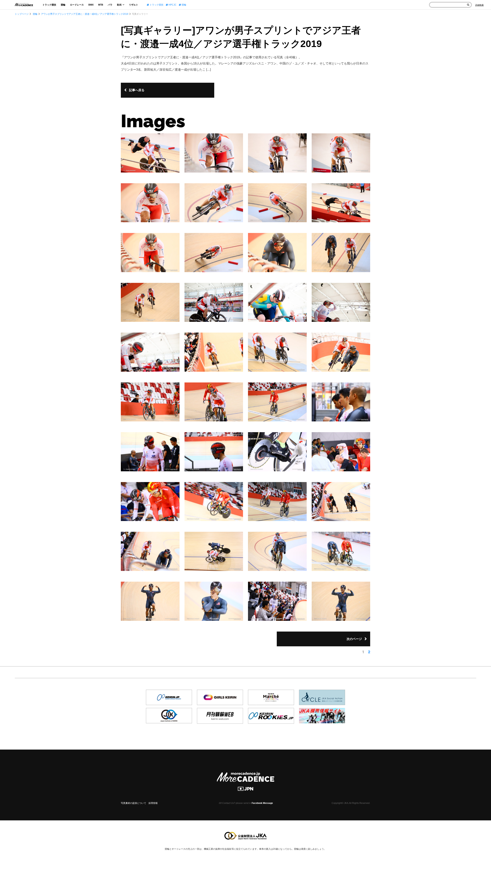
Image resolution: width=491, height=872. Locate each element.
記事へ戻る (136, 90)
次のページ (354, 639)
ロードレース (77, 4)
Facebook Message (262, 803)
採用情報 (153, 803)
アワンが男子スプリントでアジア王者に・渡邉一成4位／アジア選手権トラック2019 (84, 14)
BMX (91, 4)
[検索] (468, 5)
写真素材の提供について (133, 803)
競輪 (63, 4)
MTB (100, 4)
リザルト (133, 4)
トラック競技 (49, 4)
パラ (110, 4)
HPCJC (172, 4)
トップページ (22, 14)
